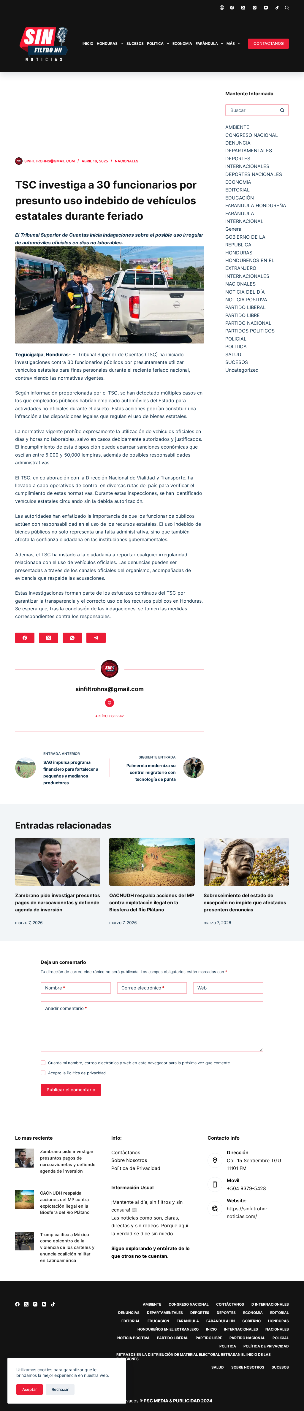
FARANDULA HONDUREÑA (255, 205)
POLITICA (155, 43)
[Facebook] (232, 7)
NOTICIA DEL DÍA (245, 292)
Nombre (55, 988)
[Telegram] (96, 638)
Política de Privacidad (266, 1346)
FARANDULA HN (220, 1321)
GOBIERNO (251, 1321)
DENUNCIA (238, 143)
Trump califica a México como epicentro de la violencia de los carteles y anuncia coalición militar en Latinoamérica (67, 1247)
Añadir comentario (66, 1008)
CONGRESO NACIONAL (251, 135)
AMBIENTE (237, 127)
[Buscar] (287, 7)
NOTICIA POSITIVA (246, 300)
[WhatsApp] (72, 638)
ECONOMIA (182, 43)
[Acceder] (222, 7)
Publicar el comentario (71, 1089)
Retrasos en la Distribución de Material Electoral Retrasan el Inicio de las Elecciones (193, 1356)
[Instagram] (254, 7)
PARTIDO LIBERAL (245, 307)
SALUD (233, 354)
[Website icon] (109, 702)
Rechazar (60, 1389)
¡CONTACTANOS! (268, 43)
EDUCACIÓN (239, 198)
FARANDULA (188, 1321)
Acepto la (77, 1072)
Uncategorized (242, 370)
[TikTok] (277, 7)
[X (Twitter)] (243, 7)
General (234, 229)
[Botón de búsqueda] (282, 110)
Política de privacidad (86, 1072)
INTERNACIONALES (247, 276)
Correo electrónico (142, 988)
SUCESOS (135, 43)
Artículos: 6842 (109, 716)
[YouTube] (266, 7)
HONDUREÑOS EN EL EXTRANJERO (168, 1329)
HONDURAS (107, 43)
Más (231, 43)
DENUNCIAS (129, 1312)
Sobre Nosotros (129, 1160)
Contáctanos (230, 1304)
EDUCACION (158, 1321)
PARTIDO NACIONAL (248, 323)
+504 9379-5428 (246, 1188)
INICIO (88, 43)
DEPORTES (199, 1312)
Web (202, 988)
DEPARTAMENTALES (248, 150)
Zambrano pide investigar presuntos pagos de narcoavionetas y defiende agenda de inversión (57, 902)
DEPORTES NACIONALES (253, 174)
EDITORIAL (237, 190)
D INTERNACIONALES (270, 1304)
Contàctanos (125, 1152)
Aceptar (29, 1389)
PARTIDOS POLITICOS (250, 331)
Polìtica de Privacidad (135, 1168)
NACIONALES (126, 161)
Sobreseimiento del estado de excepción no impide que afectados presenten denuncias (245, 902)
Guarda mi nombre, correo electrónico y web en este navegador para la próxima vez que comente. (139, 1062)
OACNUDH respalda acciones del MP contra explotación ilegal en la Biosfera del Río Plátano (151, 902)
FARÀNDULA (207, 43)
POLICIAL (235, 339)
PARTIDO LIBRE (242, 315)
